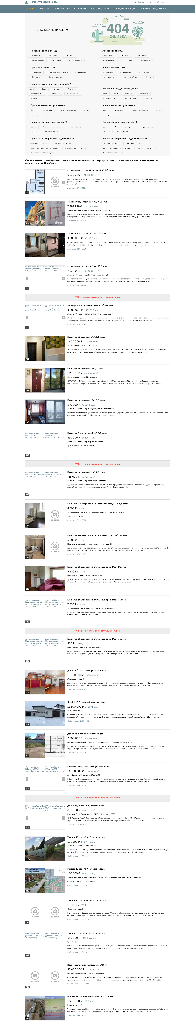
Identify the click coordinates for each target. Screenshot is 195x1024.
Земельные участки (100, 9)
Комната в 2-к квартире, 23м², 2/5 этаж (87, 433)
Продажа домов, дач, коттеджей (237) (50, 84)
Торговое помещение (62, 143)
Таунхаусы (71, 89)
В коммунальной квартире (58, 72)
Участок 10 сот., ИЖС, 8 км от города (86, 837)
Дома (32, 89)
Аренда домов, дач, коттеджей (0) (120, 89)
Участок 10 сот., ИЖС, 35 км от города (86, 901)
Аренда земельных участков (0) (119, 105)
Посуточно (129, 60)
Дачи (44, 89)
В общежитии (35, 72)
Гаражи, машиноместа (124, 9)
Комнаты (44, 9)
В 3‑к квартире (35, 77)
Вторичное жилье (37, 60)
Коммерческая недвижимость (154, 9)
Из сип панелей (73, 93)
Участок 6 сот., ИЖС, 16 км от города (86, 933)
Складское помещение (74, 148)
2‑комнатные (52, 56)
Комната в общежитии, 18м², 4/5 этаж (86, 369)
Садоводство (47, 110)
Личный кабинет (159, 2)
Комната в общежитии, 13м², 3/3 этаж (86, 400)
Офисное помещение (38, 143)
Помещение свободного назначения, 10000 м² (90, 997)
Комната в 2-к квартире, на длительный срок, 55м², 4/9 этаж (97, 504)
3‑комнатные (69, 56)
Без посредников (75, 60)
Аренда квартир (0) (112, 51)
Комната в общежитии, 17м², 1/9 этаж (86, 337)
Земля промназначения (67, 110)
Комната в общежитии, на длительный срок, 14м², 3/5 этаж (96, 600)
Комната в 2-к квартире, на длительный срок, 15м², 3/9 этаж (97, 535)
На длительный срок (110, 60)
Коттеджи (56, 89)
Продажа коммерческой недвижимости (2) (53, 139)
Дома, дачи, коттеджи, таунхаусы (70, 9)
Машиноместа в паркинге (52, 127)
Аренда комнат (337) (113, 67)
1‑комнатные (35, 56)
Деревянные (55, 93)
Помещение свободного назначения (44, 148)
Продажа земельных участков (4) (48, 105)
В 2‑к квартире (80, 72)
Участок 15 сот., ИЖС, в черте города (86, 869)
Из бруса (33, 98)
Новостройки (56, 60)
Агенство (87, 110)
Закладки (142, 2)
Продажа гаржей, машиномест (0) (48, 122)
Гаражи (33, 127)
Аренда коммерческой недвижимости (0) (124, 139)
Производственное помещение (42, 153)
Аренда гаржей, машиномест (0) (119, 122)
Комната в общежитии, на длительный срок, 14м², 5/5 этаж (96, 639)
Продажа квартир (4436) (43, 51)
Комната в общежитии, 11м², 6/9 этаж (86, 472)
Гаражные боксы (76, 127)
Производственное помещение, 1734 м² (87, 965)
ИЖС (32, 110)
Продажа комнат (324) (42, 67)
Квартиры (30, 9)
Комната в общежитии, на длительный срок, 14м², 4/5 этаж (96, 567)
